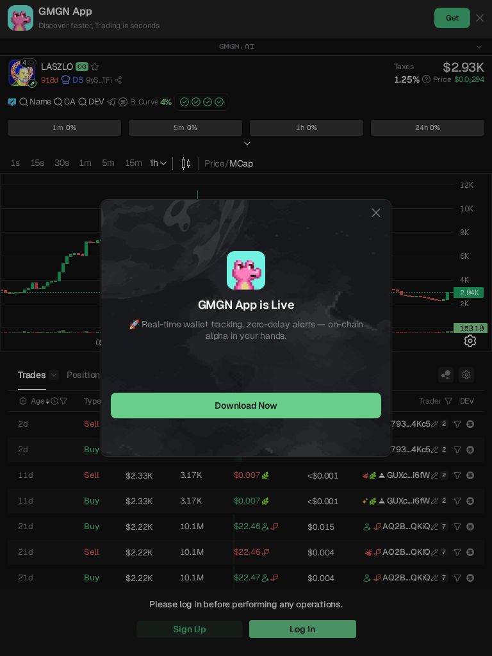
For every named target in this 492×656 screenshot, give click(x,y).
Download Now (246, 405)
